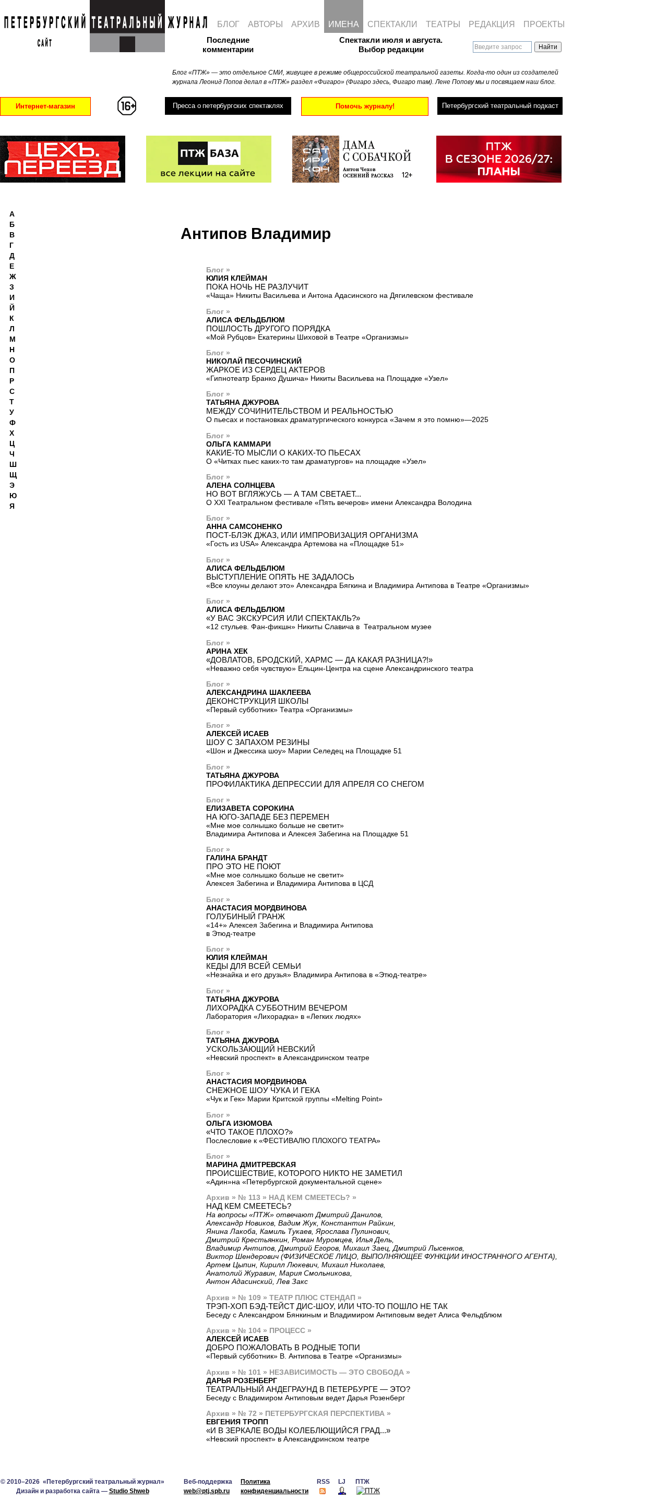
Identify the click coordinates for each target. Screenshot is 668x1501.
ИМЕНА (343, 24)
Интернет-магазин (45, 106)
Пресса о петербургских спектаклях (228, 106)
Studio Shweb (129, 1491)
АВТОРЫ (265, 24)
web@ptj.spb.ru (207, 1491)
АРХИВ (305, 24)
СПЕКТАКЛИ (392, 24)
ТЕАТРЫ (443, 24)
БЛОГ (228, 24)
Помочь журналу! (365, 106)
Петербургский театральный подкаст (500, 106)
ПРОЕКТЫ (544, 24)
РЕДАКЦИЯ (492, 24)
